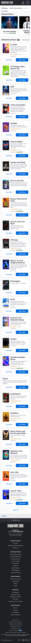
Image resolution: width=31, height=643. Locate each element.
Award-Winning (15, 568)
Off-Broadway (15, 570)
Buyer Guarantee (15, 614)
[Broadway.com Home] (7, 2)
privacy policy (26, 634)
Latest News (15, 581)
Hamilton (14, 413)
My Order (15, 543)
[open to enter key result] (28, 2)
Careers (15, 610)
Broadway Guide (15, 594)
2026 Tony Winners (16, 8)
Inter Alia (14, 472)
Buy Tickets (22, 60)
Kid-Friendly (15, 563)
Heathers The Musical (16, 452)
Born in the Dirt (17, 181)
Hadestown (15, 394)
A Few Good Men (17, 105)
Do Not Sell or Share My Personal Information (15, 632)
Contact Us (15, 530)
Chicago (14, 240)
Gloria (5, 379)
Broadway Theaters (15, 596)
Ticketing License (15, 628)
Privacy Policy (15, 619)
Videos (15, 583)
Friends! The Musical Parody (17, 319)
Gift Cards (15, 599)
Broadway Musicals (15, 556)
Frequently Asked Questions (15, 545)
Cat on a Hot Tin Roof (17, 223)
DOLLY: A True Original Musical (17, 262)
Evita (12, 299)
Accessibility (15, 612)
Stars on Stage (15, 561)
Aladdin (13, 123)
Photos (15, 585)
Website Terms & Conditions (15, 622)
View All (15, 510)
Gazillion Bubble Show (17, 358)
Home (4, 516)
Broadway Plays (15, 559)
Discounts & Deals (15, 572)
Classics (15, 565)
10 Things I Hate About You (17, 68)
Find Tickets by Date (15, 554)
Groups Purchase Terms (15, 626)
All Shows (4, 8)
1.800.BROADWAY (18, 531)
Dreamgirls (15, 281)
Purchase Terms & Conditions (15, 624)
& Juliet (13, 45)
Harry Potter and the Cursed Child (17, 432)
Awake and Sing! (17, 162)
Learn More (9, 60)
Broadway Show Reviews (15, 601)
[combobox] (27, 2)
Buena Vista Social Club (18, 200)
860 (12, 87)
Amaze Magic (16, 142)
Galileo (13, 339)
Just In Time (15, 491)
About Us (15, 607)
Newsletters (15, 592)
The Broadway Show (15, 579)
